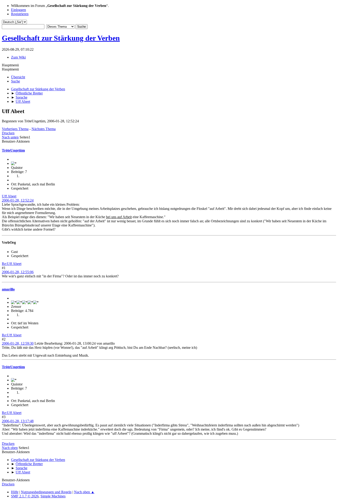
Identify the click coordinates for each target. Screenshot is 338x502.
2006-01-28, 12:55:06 (18, 272)
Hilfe (14, 492)
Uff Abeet (9, 196)
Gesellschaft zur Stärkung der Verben (61, 38)
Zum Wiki (18, 57)
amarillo (8, 289)
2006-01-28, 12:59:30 (18, 343)
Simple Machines (53, 496)
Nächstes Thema (44, 129)
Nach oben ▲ (84, 492)
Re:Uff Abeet (11, 264)
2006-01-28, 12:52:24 (18, 200)
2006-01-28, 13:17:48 (18, 421)
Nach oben (10, 448)
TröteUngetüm (13, 150)
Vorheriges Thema (15, 129)
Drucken (8, 133)
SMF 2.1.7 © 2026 (25, 496)
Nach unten (10, 137)
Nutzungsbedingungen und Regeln (46, 492)
